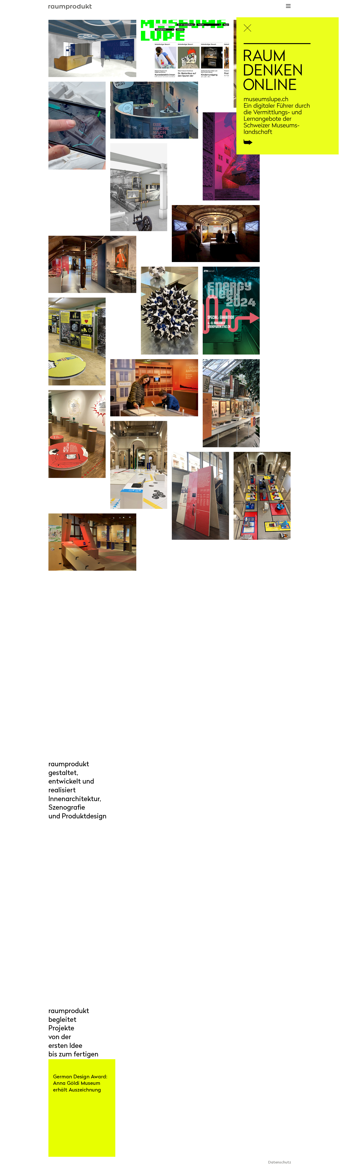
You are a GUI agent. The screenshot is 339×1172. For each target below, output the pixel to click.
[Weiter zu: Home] (287, 98)
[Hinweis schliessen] (249, 26)
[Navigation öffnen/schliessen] (288, 7)
